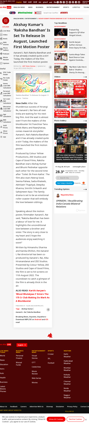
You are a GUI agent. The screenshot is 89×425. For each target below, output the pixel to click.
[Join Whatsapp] (79, 2)
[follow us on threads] (64, 2)
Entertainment (53, 7)
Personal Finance (19, 356)
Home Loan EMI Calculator (7, 85)
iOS (46, 319)
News (30, 7)
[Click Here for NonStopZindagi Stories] (25, 13)
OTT (33, 362)
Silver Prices (5, 132)
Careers (23, 406)
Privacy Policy (72, 406)
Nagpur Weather (67, 396)
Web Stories (6, 43)
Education (4, 364)
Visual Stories (35, 356)
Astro (2, 369)
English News (19, 7)
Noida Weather (67, 389)
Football (51, 363)
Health (3, 377)
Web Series (36, 378)
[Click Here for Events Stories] (64, 13)
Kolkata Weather (67, 375)
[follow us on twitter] (57, 2)
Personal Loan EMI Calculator (7, 93)
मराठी (30, 2)
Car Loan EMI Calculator (7, 101)
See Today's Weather (64, 183)
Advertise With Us (36, 406)
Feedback (13, 406)
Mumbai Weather (67, 369)
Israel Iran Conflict (51, 13)
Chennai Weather (67, 382)
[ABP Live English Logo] (5, 7)
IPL (49, 358)
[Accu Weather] (84, 183)
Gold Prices (5, 126)
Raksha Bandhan (33, 312)
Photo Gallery (6, 49)
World (2, 355)
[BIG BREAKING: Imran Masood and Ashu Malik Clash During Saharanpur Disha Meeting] (62, 113)
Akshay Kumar (27, 309)
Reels (5, 39)
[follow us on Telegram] (76, 2)
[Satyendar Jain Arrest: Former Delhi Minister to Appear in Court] (79, 113)
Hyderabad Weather (68, 362)
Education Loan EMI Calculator (7, 109)
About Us (3, 406)
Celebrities (36, 367)
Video (5, 35)
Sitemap (49, 406)
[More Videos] (85, 77)
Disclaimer (60, 406)
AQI (4, 137)
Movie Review (6, 58)
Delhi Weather (67, 355)
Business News (19, 351)
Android (38, 319)
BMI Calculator (7, 121)
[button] (5, 22)
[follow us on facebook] (60, 2)
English (19, 2)
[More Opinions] (85, 189)
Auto (2, 373)
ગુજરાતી (45, 2)
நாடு (50, 2)
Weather (67, 351)
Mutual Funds (19, 363)
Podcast (6, 54)
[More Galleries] (85, 121)
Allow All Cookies (56, 419)
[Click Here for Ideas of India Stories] (38, 12)
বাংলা (40, 2)
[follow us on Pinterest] (73, 2)
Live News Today (4, 351)
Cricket (51, 354)
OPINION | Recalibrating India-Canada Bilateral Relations (69, 203)
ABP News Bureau (28, 66)
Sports (66, 7)
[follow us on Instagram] (70, 2)
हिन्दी (24, 2)
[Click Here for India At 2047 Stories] (12, 12)
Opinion (6, 63)
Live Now (6, 31)
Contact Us (85, 406)
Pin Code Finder (6, 79)
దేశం (55, 2)
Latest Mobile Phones (3, 389)
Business (39, 7)
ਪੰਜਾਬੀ (35, 2)
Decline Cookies (75, 419)
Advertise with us (85, 2)
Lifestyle (76, 7)
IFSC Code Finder (7, 73)
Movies (35, 382)
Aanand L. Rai (21, 312)
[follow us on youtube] (67, 2)
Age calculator (7, 115)
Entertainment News (36, 351)
